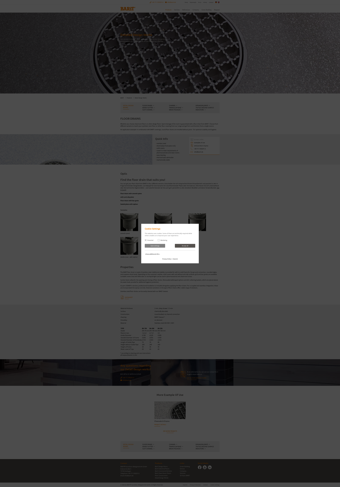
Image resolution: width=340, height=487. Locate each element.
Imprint (175, 259)
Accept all (185, 246)
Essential (150, 240)
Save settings (155, 246)
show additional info (152, 254)
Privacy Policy (166, 259)
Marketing (163, 240)
